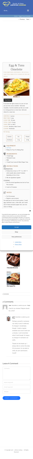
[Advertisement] (16, 41)
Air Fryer (8, 147)
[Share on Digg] (19, 457)
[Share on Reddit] (25, 457)
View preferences (17, 236)
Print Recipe (8, 99)
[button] (30, 211)
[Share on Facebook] (3, 457)
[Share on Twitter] (8, 457)
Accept (17, 227)
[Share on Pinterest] (14, 457)
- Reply (28, 305)
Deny (16, 232)
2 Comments (6, 293)
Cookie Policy (18, 242)
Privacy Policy (18, 244)
